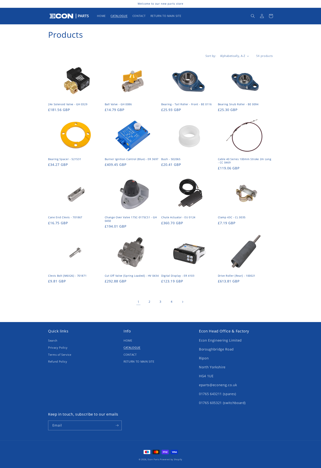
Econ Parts (153, 459)
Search (52, 340)
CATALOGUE (132, 348)
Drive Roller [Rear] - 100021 (236, 275)
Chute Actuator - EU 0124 (178, 217)
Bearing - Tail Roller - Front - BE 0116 (186, 104)
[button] (252, 16)
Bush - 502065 (171, 159)
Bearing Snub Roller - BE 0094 (238, 104)
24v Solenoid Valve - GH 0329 (67, 104)
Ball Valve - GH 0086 (118, 104)
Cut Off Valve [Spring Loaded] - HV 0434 (132, 275)
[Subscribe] (117, 425)
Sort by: (210, 56)
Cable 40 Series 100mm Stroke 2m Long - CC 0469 (244, 160)
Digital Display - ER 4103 (177, 275)
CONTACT (130, 355)
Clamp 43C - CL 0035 (232, 217)
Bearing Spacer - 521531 (64, 159)
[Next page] (182, 301)
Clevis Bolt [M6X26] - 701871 (67, 275)
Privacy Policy (57, 348)
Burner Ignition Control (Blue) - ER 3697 (131, 159)
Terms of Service (59, 355)
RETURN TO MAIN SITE (139, 362)
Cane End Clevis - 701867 (65, 217)
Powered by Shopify (171, 459)
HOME (128, 340)
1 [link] (138, 302)
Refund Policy (57, 362)
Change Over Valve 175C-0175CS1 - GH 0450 (131, 219)
